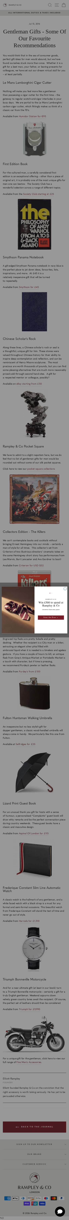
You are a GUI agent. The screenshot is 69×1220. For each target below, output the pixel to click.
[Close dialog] (65, 588)
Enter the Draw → (51, 617)
